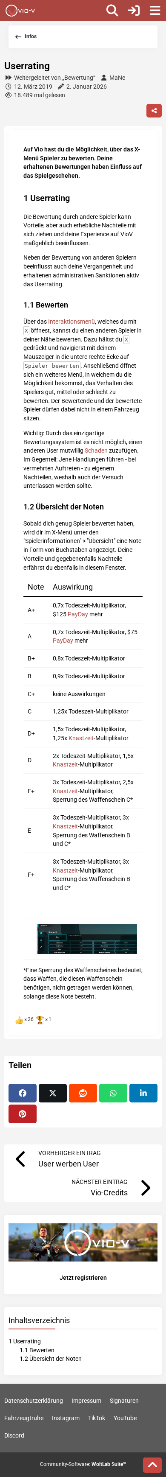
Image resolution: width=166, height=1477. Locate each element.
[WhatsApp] (113, 1093)
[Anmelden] (133, 10)
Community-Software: (83, 1464)
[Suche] (112, 10)
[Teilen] (154, 110)
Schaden (96, 450)
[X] (53, 1093)
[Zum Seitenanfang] (152, 1465)
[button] (143, 1093)
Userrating (25, 1341)
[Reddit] (83, 1093)
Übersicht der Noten (51, 1358)
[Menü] (154, 10)
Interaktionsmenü (71, 321)
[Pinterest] (23, 1114)
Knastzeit (81, 738)
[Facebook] (23, 1093)
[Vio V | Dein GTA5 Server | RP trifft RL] (20, 10)
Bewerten (37, 1350)
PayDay (78, 614)
